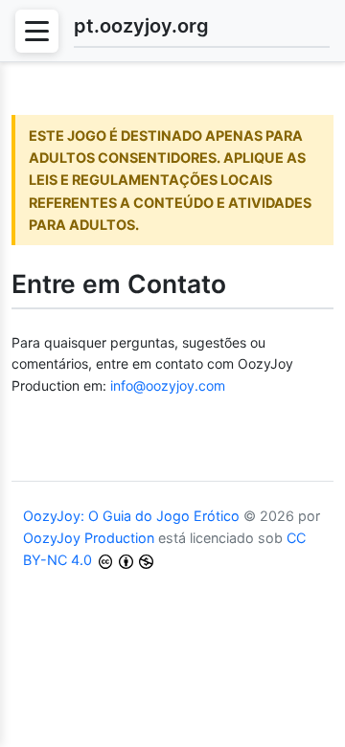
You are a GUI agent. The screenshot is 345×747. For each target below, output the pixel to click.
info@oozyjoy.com (167, 385)
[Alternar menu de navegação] (36, 31)
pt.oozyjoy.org (141, 25)
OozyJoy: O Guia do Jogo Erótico (131, 516)
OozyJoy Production (88, 538)
